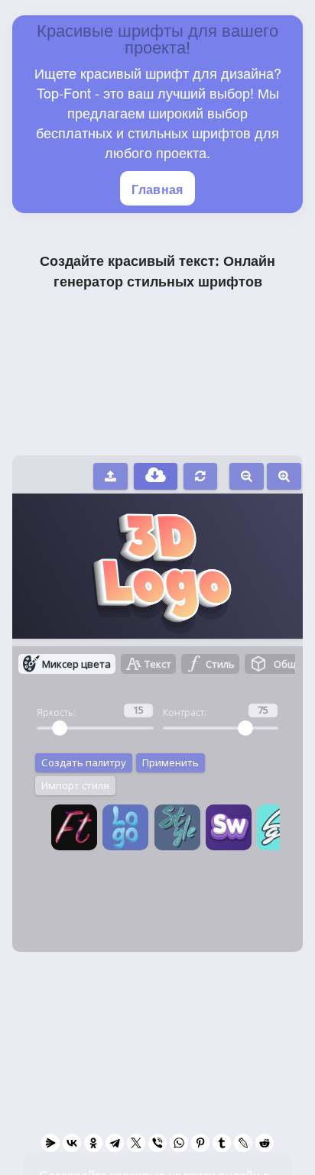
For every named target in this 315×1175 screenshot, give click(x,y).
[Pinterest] (200, 1143)
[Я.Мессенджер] (50, 1143)
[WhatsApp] (179, 1143)
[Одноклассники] (93, 1143)
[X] (136, 1143)
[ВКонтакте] (72, 1143)
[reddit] (264, 1143)
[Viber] (157, 1143)
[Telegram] (115, 1143)
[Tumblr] (222, 1143)
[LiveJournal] (243, 1143)
